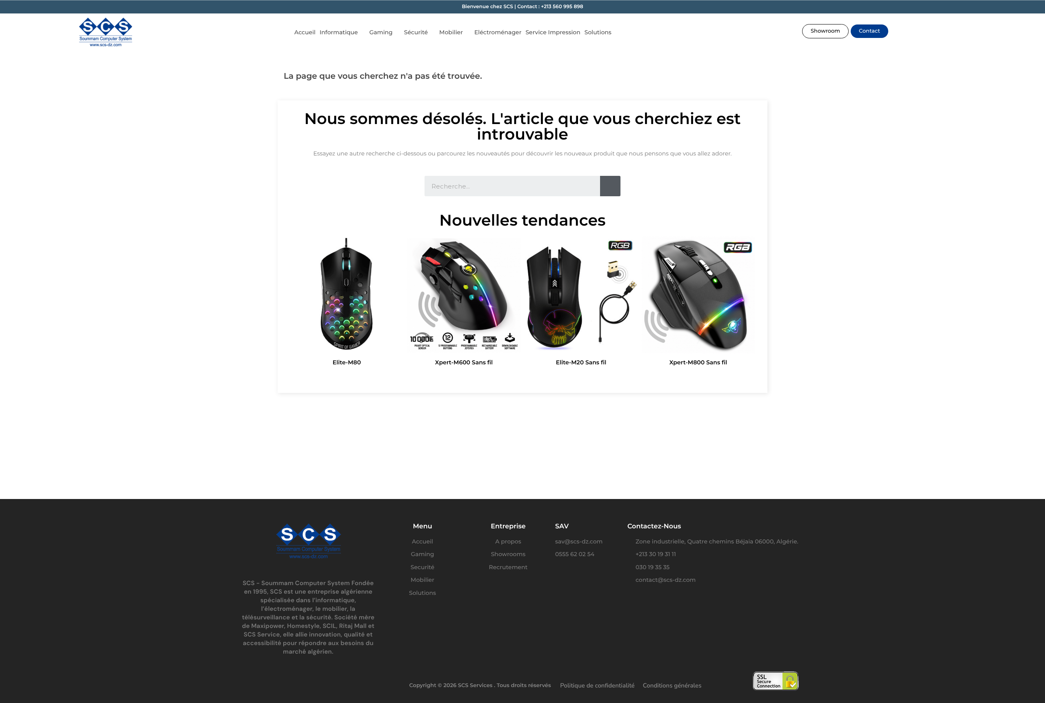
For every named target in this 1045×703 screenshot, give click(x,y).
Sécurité (416, 32)
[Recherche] (610, 186)
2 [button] (502, 376)
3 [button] (510, 376)
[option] (346, 303)
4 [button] (518, 376)
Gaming (381, 32)
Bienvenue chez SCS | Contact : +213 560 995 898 (522, 7)
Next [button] (744, 303)
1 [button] (494, 376)
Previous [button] (300, 303)
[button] (825, 31)
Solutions (598, 32)
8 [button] (551, 376)
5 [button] (526, 376)
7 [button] (543, 376)
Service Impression (552, 32)
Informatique (339, 32)
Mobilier (451, 32)
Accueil (305, 32)
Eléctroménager (497, 32)
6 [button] (535, 376)
